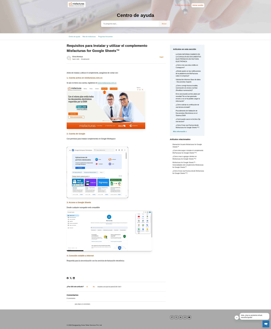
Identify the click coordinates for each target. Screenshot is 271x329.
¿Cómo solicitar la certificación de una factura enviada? (187, 106)
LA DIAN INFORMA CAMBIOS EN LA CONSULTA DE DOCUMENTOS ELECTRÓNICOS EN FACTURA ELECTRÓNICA (188, 57)
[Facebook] (68, 278)
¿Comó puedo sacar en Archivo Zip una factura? (188, 120)
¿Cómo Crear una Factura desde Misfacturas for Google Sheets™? (187, 126)
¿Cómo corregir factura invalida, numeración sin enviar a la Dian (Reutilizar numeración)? (187, 88)
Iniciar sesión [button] (198, 5)
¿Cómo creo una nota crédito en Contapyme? (187, 66)
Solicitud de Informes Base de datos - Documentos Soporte (188, 81)
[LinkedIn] (74, 278)
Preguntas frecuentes (105, 36)
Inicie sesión (70, 304)
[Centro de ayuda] (77, 8)
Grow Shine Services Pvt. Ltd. (91, 325)
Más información (179, 131)
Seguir (161, 57)
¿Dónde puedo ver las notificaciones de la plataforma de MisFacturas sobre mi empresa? (188, 73)
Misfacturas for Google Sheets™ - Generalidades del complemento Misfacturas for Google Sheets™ (188, 165)
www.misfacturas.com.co (107, 83)
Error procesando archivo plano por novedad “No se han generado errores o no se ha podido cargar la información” (188, 97)
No (94, 286)
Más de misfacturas (89, 36)
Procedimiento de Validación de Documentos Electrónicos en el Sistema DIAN (186, 113)
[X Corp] (71, 278)
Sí (87, 286)
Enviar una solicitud (182, 5)
